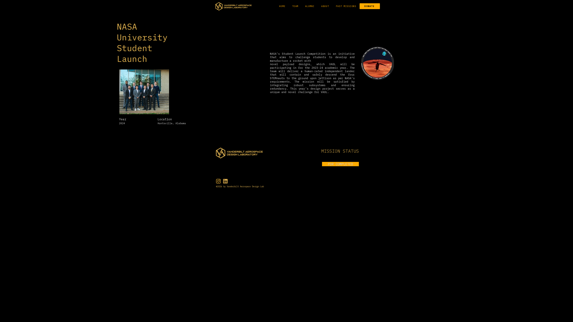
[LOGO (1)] (225, 181)
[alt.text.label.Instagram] (218, 181)
